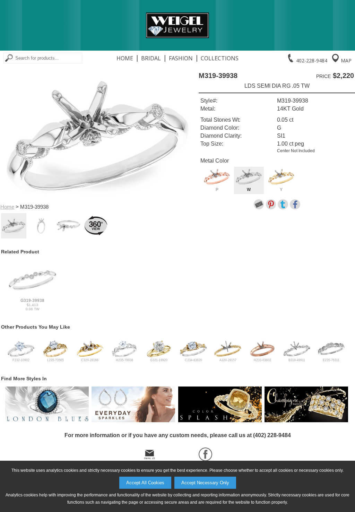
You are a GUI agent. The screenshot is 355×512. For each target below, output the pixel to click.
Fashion (181, 58)
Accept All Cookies (145, 482)
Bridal (151, 58)
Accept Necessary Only (205, 482)
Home (124, 58)
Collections (220, 58)
